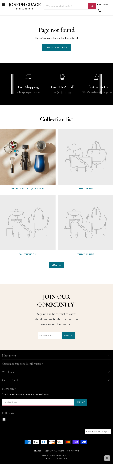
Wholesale (102, 5)
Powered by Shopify (56, 459)
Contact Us (73, 451)
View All (56, 265)
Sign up (68, 335)
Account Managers (54, 451)
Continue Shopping (56, 48)
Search (38, 451)
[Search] (92, 6)
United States (96, 432)
